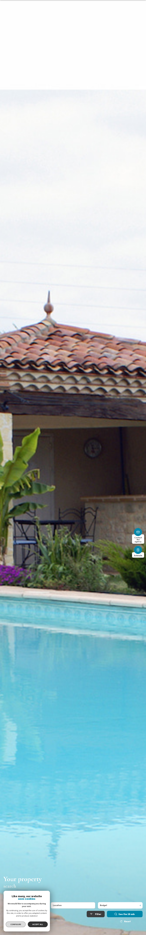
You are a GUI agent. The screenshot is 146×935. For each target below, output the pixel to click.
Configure (15, 924)
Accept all (37, 924)
